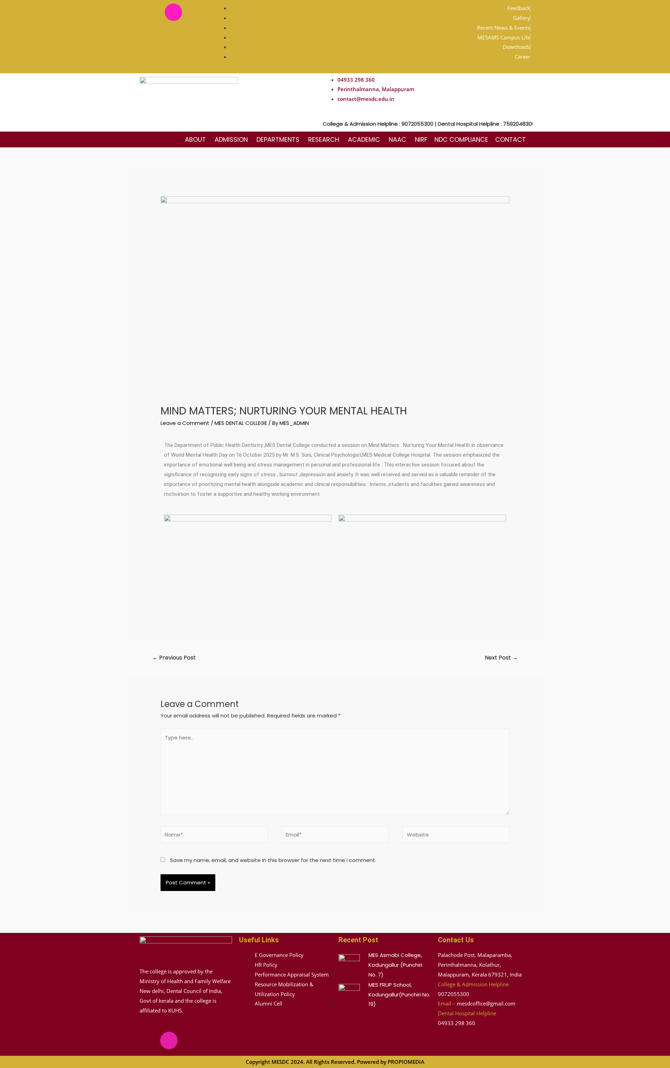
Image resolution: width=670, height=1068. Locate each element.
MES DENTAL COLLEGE (241, 423)
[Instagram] (173, 12)
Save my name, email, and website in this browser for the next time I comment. (273, 860)
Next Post (501, 658)
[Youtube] (194, 12)
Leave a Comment (185, 423)
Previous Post (174, 658)
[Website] (455, 835)
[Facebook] (153, 12)
